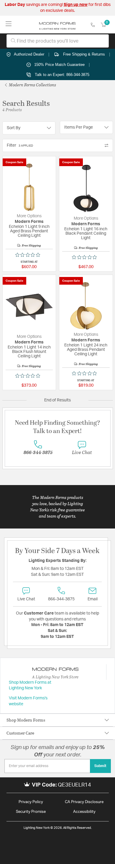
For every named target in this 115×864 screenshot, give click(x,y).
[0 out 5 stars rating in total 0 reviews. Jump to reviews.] (29, 255)
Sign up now (76, 5)
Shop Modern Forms (25, 720)
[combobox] (57, 41)
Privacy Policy (31, 802)
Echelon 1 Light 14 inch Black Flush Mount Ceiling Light (29, 351)
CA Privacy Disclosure (84, 802)
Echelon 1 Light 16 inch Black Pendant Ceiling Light (85, 233)
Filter (20, 145)
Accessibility (84, 812)
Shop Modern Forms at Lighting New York (30, 685)
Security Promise (31, 812)
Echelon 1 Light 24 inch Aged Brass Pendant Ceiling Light (85, 349)
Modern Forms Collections (32, 85)
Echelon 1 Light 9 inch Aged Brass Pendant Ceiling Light (29, 231)
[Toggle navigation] (8, 24)
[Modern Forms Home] (57, 24)
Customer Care (20, 733)
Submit (100, 766)
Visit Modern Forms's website (28, 701)
